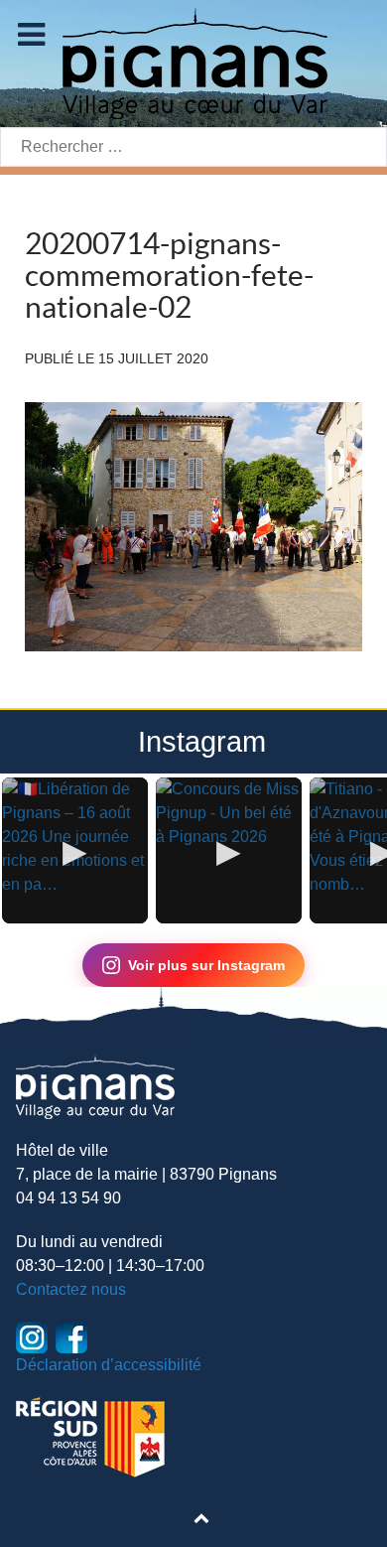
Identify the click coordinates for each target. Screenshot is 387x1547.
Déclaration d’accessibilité (108, 1364)
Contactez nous (71, 1289)
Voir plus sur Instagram (206, 965)
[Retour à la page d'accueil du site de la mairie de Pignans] (193, 62)
